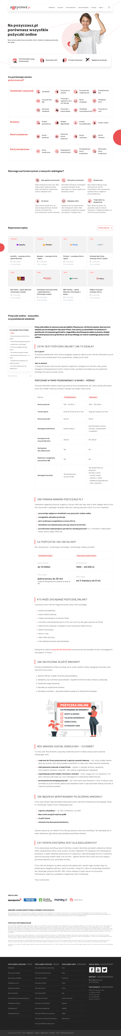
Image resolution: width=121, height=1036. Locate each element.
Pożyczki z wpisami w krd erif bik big (66, 101)
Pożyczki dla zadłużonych (43, 973)
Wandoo (64, 1003)
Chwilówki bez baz (13, 1013)
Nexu (63, 973)
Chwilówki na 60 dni (14, 1003)
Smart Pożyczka (67, 998)
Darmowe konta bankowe (64, 136)
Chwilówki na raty (13, 983)
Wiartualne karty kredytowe (102, 151)
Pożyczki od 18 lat (40, 983)
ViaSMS (64, 1008)
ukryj (12, 333)
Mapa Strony (45, 1033)
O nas (57, 1033)
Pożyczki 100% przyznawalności (45, 1013)
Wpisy (101, 7)
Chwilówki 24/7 (13, 1008)
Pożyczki (60, 7)
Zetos (64, 988)
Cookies (37, 1033)
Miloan (64, 1013)
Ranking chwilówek (14, 988)
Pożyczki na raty (40, 988)
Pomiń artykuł (12, 376)
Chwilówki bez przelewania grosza (18, 998)
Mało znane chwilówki (14, 978)
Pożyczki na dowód (41, 978)
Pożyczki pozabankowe (42, 1008)
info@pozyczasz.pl (96, 980)
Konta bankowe (70, 7)
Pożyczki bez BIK (40, 993)
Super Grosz (66, 1018)
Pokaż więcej (104, 228)
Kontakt (52, 1033)
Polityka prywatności (67, 1033)
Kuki (63, 993)
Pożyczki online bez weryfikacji (44, 968)
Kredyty (94, 7)
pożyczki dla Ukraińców (61, 650)
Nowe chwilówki (13, 993)
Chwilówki (51, 7)
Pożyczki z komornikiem (42, 1003)
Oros (63, 968)
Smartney (65, 978)
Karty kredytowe (83, 7)
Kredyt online (103, 123)
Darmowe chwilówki (14, 973)
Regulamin (30, 1033)
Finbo (63, 983)
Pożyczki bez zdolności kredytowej (46, 1018)
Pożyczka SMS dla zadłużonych (44, 1023)
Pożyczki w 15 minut (41, 998)
